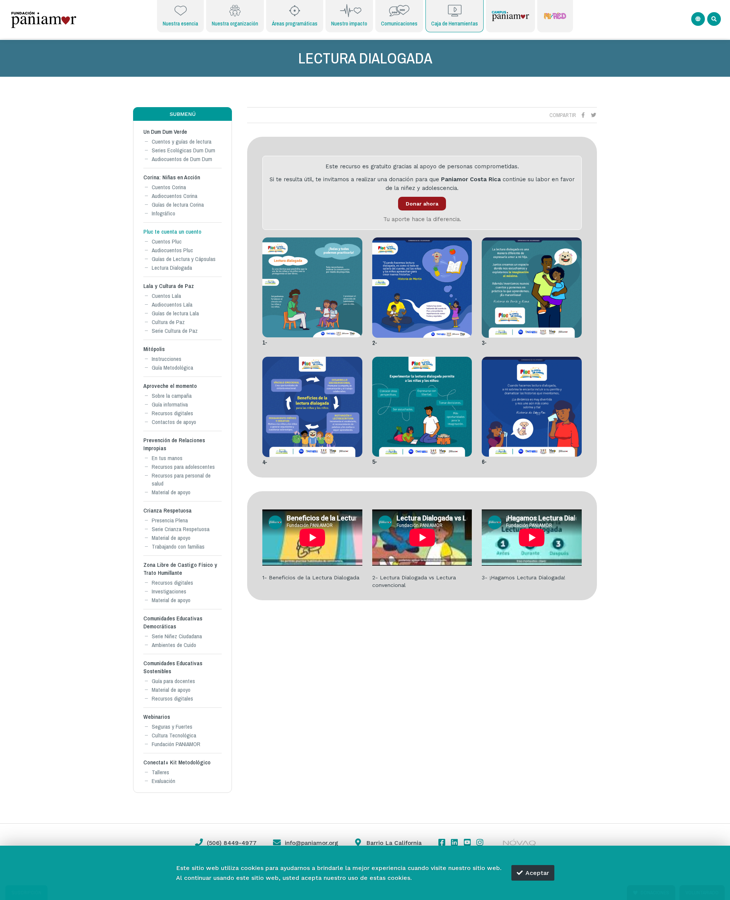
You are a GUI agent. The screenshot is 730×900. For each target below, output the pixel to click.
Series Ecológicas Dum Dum (183, 150)
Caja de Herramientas (454, 23)
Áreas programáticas (294, 23)
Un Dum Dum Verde (165, 132)
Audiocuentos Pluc (172, 250)
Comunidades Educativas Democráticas (172, 622)
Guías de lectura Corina (178, 205)
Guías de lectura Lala (175, 313)
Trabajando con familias (178, 546)
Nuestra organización (235, 23)
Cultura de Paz (168, 322)
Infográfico (163, 213)
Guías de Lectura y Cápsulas (184, 259)
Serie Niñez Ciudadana (177, 636)
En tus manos (167, 458)
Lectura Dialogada (172, 268)
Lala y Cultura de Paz (168, 286)
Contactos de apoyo (174, 422)
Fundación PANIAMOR (176, 744)
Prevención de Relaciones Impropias (174, 444)
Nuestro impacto (349, 23)
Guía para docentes (173, 681)
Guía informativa (170, 404)
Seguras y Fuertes (172, 727)
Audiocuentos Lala (172, 304)
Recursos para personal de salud (181, 479)
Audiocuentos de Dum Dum (182, 159)
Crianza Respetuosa (167, 510)
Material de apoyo (171, 492)
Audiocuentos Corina (174, 196)
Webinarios (156, 717)
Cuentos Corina (169, 187)
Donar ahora (422, 204)
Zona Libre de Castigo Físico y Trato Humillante (180, 569)
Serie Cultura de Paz (175, 331)
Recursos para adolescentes (183, 467)
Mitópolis (154, 349)
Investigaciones (169, 591)
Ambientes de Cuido (174, 645)
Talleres (160, 772)
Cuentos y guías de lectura (181, 142)
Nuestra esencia (180, 23)
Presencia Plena (170, 520)
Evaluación (163, 781)
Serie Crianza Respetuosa (180, 529)
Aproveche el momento (170, 386)
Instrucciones (166, 359)
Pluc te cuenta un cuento (172, 232)
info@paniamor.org (311, 843)
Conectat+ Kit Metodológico (177, 762)
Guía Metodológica (172, 368)
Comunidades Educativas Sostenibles (172, 667)
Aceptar (537, 872)
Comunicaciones (399, 23)
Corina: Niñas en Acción (171, 177)
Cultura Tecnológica (174, 735)
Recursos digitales (172, 413)
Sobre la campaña (172, 396)
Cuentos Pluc (167, 241)
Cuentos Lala (166, 296)
